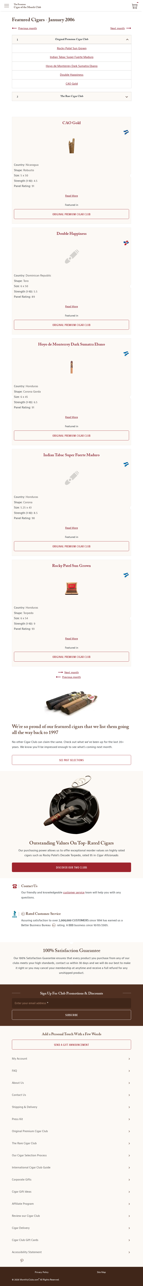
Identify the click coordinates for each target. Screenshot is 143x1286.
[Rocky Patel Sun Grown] (71, 588)
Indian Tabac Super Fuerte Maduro (71, 57)
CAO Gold (72, 84)
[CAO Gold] (71, 145)
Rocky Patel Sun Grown (72, 48)
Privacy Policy (42, 1272)
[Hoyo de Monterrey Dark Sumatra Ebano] (71, 367)
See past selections (71, 760)
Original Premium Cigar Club (71, 214)
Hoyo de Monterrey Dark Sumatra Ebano (72, 66)
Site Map (101, 1272)
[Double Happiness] (71, 256)
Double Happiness (71, 75)
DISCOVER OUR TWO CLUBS (71, 867)
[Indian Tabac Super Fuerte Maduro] (71, 477)
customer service (74, 892)
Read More (71, 195)
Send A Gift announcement (71, 1045)
